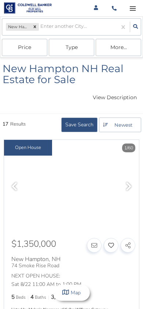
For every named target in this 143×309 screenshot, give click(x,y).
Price (24, 47)
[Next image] (128, 187)
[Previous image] (14, 187)
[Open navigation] (132, 8)
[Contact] (94, 245)
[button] (35, 27)
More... (118, 47)
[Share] (128, 245)
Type (72, 47)
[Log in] (96, 8)
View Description (115, 97)
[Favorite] (111, 245)
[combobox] (40, 27)
